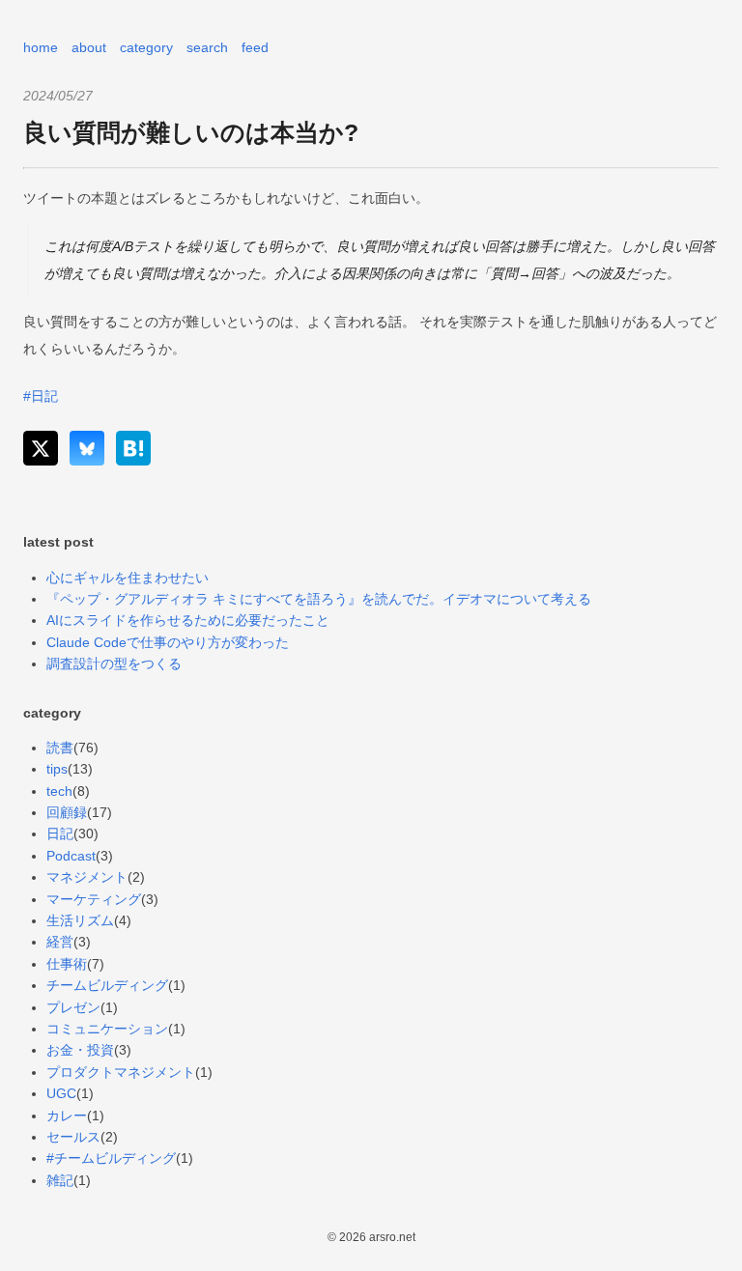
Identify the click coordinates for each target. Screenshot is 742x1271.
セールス (73, 1136)
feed (255, 47)
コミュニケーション (107, 1028)
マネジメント (87, 877)
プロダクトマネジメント (120, 1072)
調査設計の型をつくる (114, 663)
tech (59, 791)
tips (57, 769)
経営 (59, 941)
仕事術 (66, 964)
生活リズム (80, 920)
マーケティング (93, 899)
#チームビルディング (111, 1158)
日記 (59, 833)
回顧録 (66, 812)
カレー (66, 1115)
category (146, 47)
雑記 (59, 1180)
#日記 (40, 396)
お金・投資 (80, 1050)
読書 (59, 747)
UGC (61, 1093)
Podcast (71, 855)
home (40, 47)
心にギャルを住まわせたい (127, 577)
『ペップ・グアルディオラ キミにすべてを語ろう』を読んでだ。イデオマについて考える (318, 599)
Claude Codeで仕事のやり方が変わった (167, 642)
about (88, 47)
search (207, 47)
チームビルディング (107, 985)
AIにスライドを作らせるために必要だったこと (187, 620)
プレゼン (73, 1007)
